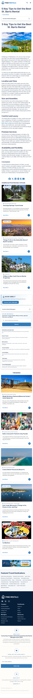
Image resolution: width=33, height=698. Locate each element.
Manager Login (4, 620)
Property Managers (5, 608)
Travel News (5, 14)
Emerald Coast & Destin (18, 576)
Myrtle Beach (4, 585)
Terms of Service (21, 618)
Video (18, 608)
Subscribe (16, 666)
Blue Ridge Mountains (14, 581)
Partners (3, 622)
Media (18, 610)
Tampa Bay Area (4, 581)
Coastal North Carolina (6, 580)
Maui (13, 580)
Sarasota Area (17, 578)
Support (19, 620)
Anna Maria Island (25, 578)
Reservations (20, 616)
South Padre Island (21, 585)
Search (16, 324)
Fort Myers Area (4, 583)
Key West (23, 583)
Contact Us (16, 683)
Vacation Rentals (5, 606)
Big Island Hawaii (5, 587)
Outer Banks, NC (12, 585)
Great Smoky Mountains (6, 576)
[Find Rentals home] (8, 3)
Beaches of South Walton (6, 578)
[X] (9, 601)
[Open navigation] (30, 2)
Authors (19, 612)
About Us (19, 606)
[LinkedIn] (5, 601)
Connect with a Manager (10, 302)
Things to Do (4, 610)
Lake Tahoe (27, 576)
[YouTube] (2, 601)
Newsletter (3, 612)
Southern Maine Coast (14, 583)
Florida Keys (18, 580)
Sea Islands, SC (24, 581)
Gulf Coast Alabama (27, 580)
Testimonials (4, 618)
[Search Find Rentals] (27, 2)
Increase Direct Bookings (7, 616)
